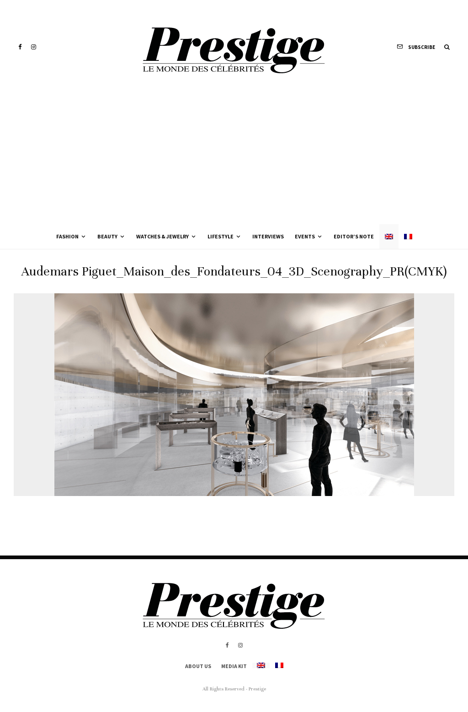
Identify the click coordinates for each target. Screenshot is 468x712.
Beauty (107, 236)
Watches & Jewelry (162, 236)
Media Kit (234, 666)
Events (305, 236)
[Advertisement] (234, 156)
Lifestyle (220, 236)
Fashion (67, 236)
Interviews (268, 236)
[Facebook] (20, 47)
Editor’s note (354, 236)
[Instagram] (34, 47)
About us (198, 666)
